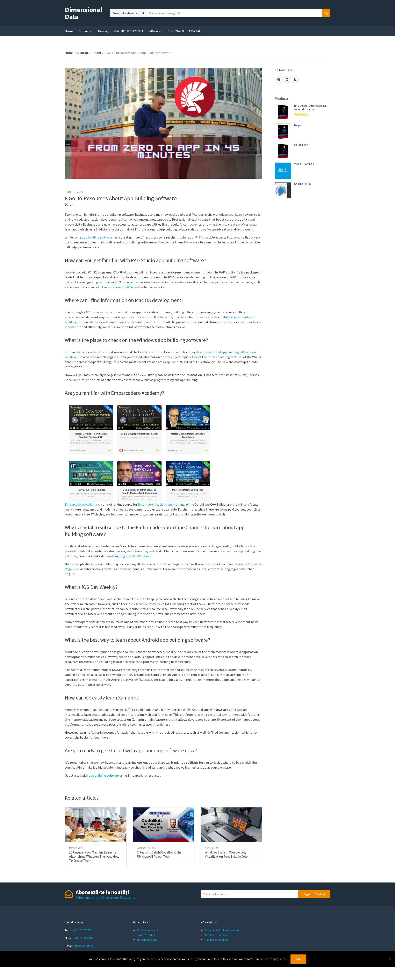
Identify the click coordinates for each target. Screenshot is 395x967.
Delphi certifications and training (161, 504)
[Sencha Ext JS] (283, 190)
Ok (298, 959)
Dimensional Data (83, 13)
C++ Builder (301, 145)
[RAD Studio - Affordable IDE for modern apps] (283, 112)
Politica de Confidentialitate (222, 930)
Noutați (103, 31)
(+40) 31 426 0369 (80, 930)
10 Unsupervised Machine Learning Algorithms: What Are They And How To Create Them (94, 856)
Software (85, 31)
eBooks (154, 31)
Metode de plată (147, 940)
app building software (97, 237)
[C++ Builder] (283, 151)
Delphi (96, 53)
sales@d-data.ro (83, 946)
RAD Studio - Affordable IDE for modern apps (310, 107)
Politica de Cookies (216, 940)
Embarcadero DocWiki (117, 287)
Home (69, 31)
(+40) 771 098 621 (83, 938)
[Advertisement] (302, 272)
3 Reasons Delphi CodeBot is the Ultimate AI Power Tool (159, 854)
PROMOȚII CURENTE (129, 31)
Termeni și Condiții (216, 935)
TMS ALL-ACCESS (304, 164)
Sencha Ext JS (302, 184)
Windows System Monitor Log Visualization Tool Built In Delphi (227, 854)
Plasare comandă (147, 930)
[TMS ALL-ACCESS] (283, 170)
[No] (390, 959)
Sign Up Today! (314, 894)
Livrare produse (146, 935)
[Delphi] (283, 131)
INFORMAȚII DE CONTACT (184, 31)
